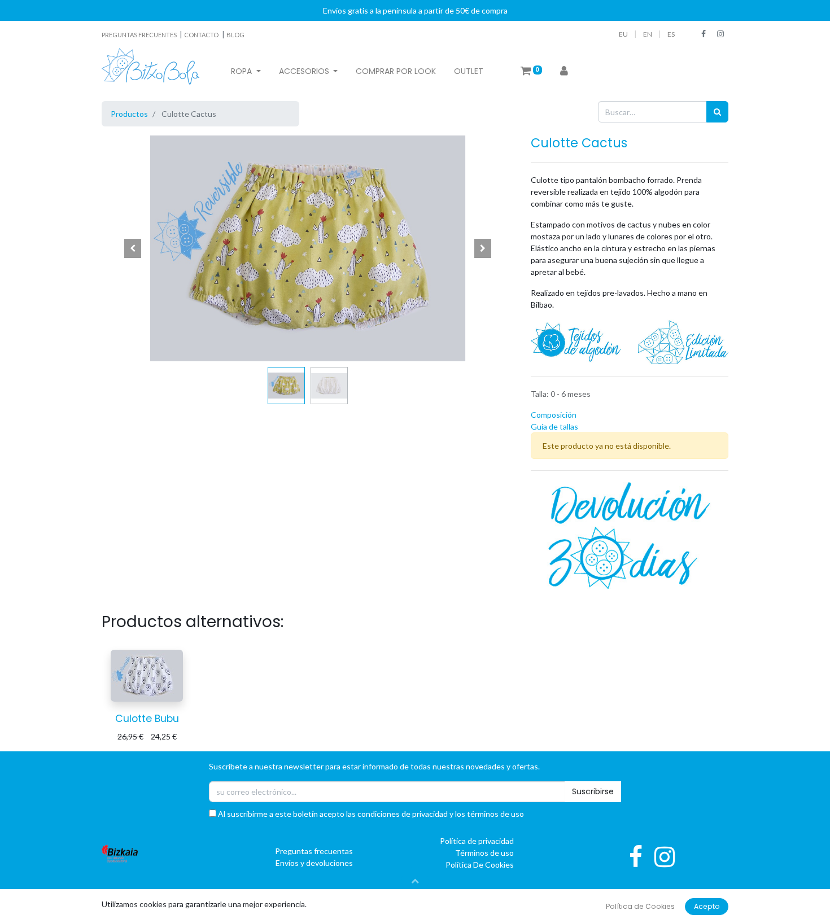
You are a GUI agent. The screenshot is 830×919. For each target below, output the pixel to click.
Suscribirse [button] (593, 791)
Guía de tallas (554, 426)
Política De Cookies (479, 864)
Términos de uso (484, 852)
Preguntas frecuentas (314, 851)
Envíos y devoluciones (314, 863)
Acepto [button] (707, 906)
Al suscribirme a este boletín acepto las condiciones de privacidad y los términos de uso (370, 814)
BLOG (235, 34)
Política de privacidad (477, 841)
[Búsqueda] (717, 111)
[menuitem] (396, 71)
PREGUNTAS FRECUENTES (140, 34)
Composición (553, 414)
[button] (133, 248)
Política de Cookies (640, 906)
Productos (129, 114)
